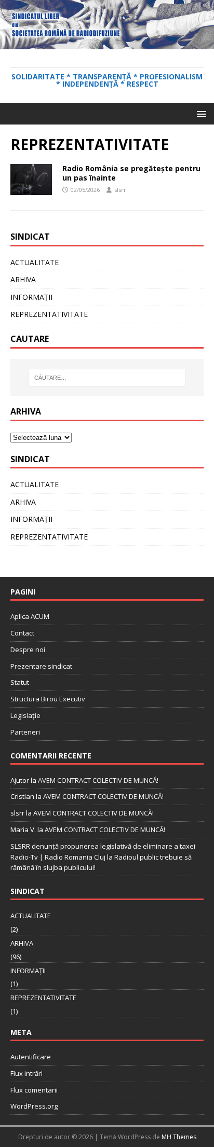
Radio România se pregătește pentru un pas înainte (131, 173)
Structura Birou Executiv (47, 698)
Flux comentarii (34, 1090)
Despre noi (27, 649)
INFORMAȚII (31, 297)
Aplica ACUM (29, 616)
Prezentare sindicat (41, 666)
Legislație (25, 715)
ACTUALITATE (34, 262)
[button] (199, 113)
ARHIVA (23, 279)
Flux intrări (26, 1073)
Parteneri (25, 732)
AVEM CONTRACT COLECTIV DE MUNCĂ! (98, 780)
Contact (22, 633)
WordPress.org (34, 1106)
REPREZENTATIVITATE (49, 314)
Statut (19, 682)
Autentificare (30, 1056)
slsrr (120, 190)
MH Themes (179, 1136)
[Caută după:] (107, 377)
